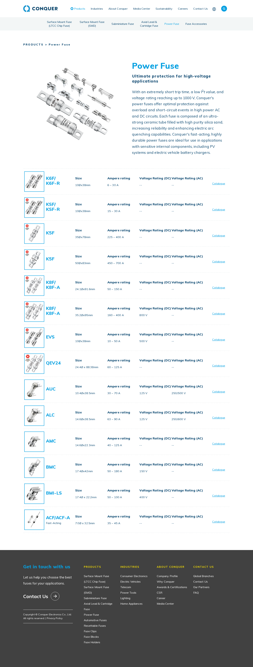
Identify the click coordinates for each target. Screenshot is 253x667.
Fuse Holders (92, 642)
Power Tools (128, 592)
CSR (159, 592)
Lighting (125, 598)
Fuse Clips (90, 631)
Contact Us (200, 8)
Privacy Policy (55, 618)
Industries (97, 8)
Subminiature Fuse (123, 23)
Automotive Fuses (95, 620)
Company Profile (167, 576)
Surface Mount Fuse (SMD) (92, 23)
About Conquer (118, 8)
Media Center (141, 8)
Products (79, 8)
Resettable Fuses (95, 625)
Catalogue (218, 183)
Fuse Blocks (91, 636)
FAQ (196, 592)
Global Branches (203, 576)
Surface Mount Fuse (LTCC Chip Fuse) (59, 23)
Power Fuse (171, 23)
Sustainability (164, 8)
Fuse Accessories (196, 23)
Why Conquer (165, 581)
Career (161, 598)
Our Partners (201, 587)
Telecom (125, 587)
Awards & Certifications (172, 587)
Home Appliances (131, 603)
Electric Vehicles (130, 581)
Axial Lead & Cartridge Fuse (149, 23)
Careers (183, 8)
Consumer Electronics (133, 576)
